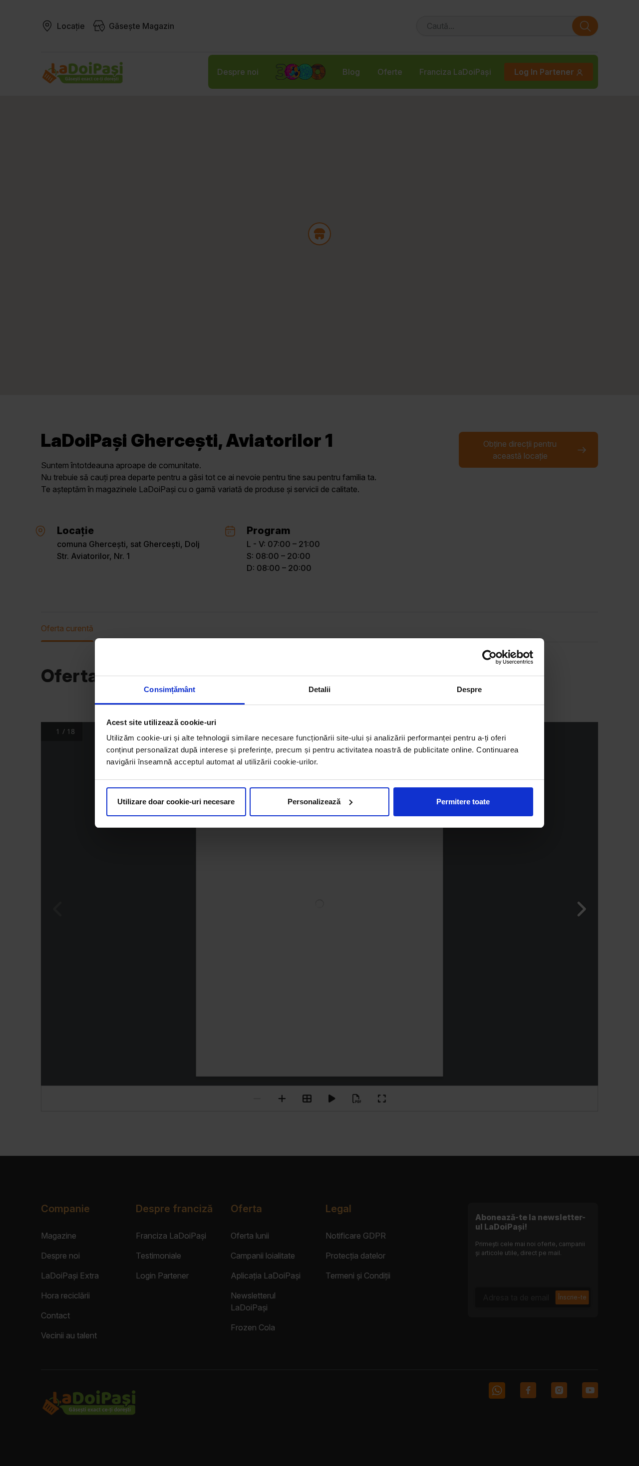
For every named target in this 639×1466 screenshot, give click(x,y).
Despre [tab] (469, 689)
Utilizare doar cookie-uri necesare (176, 801)
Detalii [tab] (320, 689)
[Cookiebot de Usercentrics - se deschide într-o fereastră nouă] (489, 657)
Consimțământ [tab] (169, 689)
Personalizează (314, 801)
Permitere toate (463, 801)
